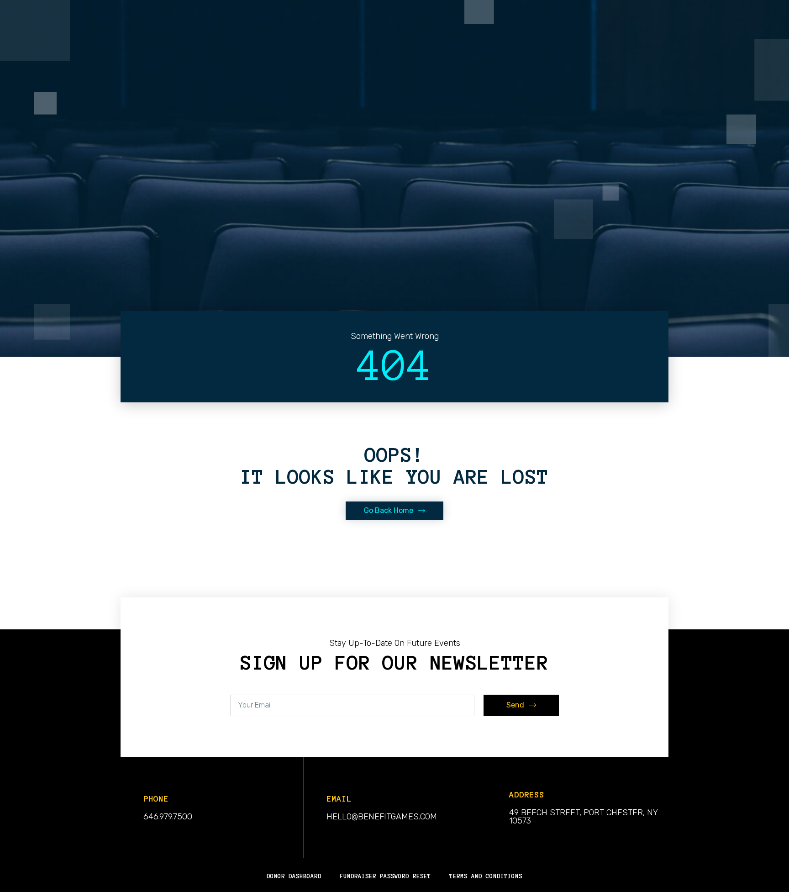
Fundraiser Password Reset (385, 876)
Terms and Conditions (485, 876)
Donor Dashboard (294, 876)
